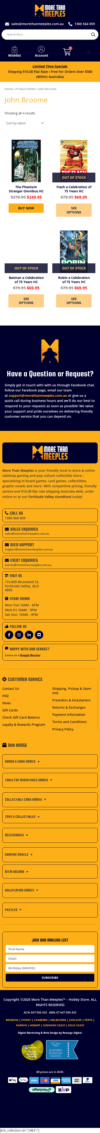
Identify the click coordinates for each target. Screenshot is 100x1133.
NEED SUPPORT (22, 544)
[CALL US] (6, 513)
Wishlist (14, 55)
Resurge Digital (72, 1032)
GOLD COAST (76, 1025)
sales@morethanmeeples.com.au (27, 534)
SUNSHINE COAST (54, 1025)
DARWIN (21, 1025)
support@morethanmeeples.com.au (38, 395)
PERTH (88, 1020)
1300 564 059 (15, 518)
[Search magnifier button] (93, 34)
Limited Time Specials (50, 66)
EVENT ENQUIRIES (24, 560)
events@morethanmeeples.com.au (28, 565)
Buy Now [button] (26, 208)
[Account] (41, 49)
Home (9, 89)
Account (41, 55)
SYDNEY (26, 1020)
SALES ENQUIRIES (24, 529)
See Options (74, 210)
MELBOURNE (58, 1020)
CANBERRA (41, 1020)
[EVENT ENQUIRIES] (7, 560)
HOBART (35, 1025)
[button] (89, 52)
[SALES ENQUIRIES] (7, 529)
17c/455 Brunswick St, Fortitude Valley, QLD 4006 (22, 586)
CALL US (16, 513)
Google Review (30, 655)
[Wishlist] (14, 49)
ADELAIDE (75, 1020)
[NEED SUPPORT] (7, 545)
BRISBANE (12, 1020)
